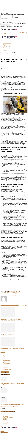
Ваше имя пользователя (18, 15)
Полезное (5, 50)
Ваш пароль (15, 17)
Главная (5, 41)
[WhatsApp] (17, 72)
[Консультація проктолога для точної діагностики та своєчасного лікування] (8, 316)
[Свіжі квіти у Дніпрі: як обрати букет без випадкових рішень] (8, 346)
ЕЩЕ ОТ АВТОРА (22, 305)
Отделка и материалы (8, 47)
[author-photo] (4, 301)
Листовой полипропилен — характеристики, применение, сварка (11, 292)
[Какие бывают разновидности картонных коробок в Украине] (4, 380)
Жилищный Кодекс (7, 357)
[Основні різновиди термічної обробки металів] (4, 392)
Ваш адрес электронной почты (19, 23)
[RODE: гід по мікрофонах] (8, 332)
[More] (21, 72)
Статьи (5, 53)
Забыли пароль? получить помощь (8, 19)
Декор (4, 45)
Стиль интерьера (7, 43)
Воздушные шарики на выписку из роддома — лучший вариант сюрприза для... (14, 405)
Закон (4, 358)
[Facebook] (3, 72)
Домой (2, 53)
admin (2, 66)
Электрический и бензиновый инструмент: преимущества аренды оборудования (12, 294)
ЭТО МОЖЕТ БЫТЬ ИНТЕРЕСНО (9, 305)
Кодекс (4, 361)
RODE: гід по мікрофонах (8, 334)
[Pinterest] (12, 72)
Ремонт (4, 366)
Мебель (4, 44)
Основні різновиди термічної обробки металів (14, 394)
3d (3, 355)
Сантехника (5, 49)
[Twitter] (7, 72)
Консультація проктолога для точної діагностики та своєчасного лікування (11, 320)
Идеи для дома (6, 46)
